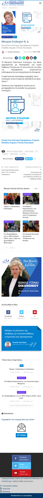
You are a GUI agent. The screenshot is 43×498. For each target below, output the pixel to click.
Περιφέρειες (5, 153)
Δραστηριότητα (7, 37)
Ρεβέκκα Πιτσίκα (14, 153)
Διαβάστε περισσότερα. (22, 481)
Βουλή (25, 222)
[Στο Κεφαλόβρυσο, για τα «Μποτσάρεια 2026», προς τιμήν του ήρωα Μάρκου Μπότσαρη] (12, 226)
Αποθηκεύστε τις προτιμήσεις (21, 495)
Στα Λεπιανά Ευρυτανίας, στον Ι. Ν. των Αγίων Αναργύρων (10, 172)
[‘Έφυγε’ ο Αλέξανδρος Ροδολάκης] (12, 198)
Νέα (15, 37)
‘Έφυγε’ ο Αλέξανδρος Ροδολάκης (21, 369)
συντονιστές (23, 153)
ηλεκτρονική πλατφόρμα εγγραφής (14, 151)
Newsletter (8, 413)
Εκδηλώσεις (27, 194)
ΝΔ (36, 151)
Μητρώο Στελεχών (29, 151)
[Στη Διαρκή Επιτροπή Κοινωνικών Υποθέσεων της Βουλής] (31, 226)
